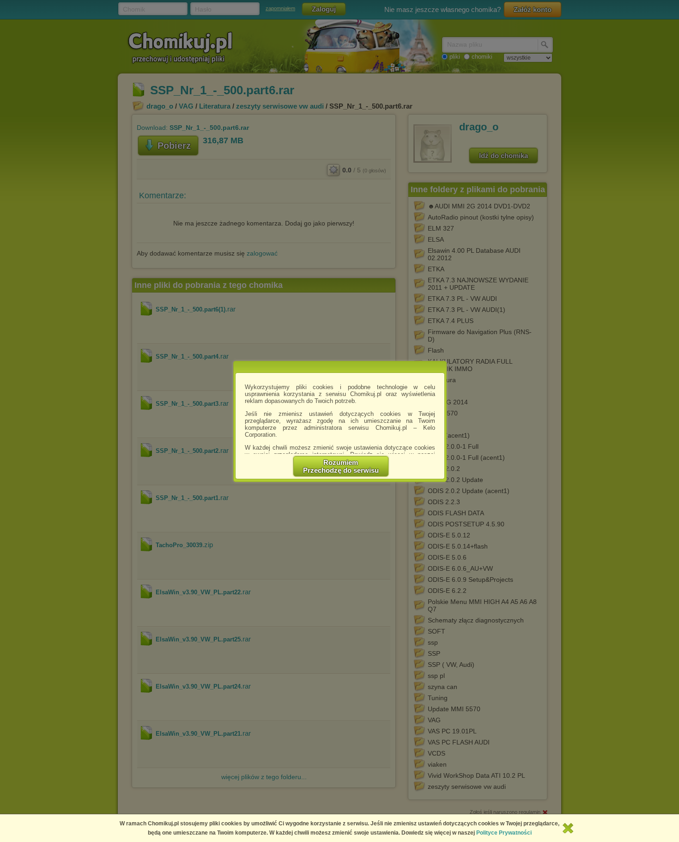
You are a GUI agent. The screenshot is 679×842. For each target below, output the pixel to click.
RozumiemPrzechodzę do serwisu (341, 466)
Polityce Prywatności (504, 833)
